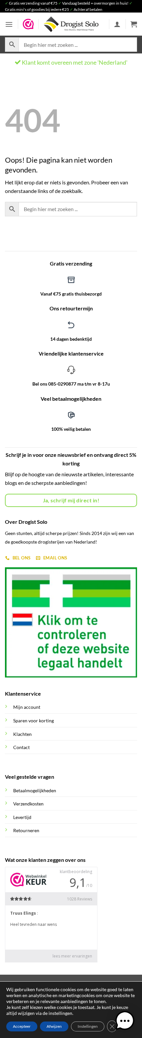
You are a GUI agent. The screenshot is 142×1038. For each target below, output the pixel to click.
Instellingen (88, 1026)
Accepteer (22, 1026)
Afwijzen (54, 1026)
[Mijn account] (117, 24)
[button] (9, 24)
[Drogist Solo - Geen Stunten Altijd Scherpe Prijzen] (71, 24)
